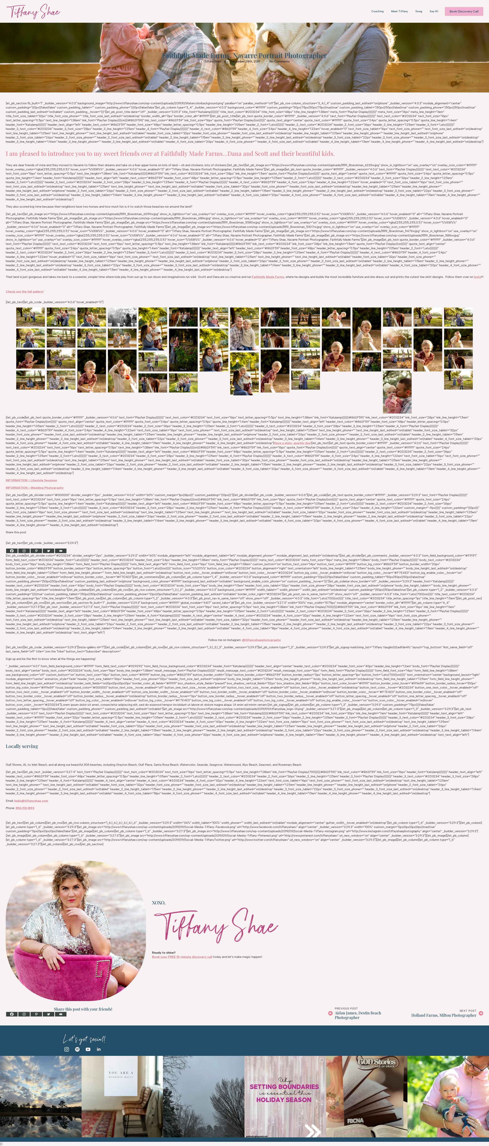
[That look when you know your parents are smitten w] (448, 1096)
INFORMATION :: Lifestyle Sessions (31, 480)
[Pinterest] (36, 551)
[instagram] (66, 1049)
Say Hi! (434, 11)
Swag (418, 11)
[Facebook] (12, 551)
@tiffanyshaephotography (261, 640)
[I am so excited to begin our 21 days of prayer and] (367, 1096)
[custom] (77, 1049)
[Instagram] (24, 551)
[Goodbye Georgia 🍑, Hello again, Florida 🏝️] (41, 1096)
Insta (477, 277)
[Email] (60, 551)
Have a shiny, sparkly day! (292, 443)
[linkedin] (99, 1049)
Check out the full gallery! (25, 291)
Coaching (377, 11)
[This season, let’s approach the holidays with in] (285, 1096)
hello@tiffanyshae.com (31, 801)
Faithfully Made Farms (268, 277)
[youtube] (88, 1049)
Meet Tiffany (399, 11)
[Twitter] (48, 551)
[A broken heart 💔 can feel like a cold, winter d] (203, 1096)
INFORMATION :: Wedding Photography (35, 488)
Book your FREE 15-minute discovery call (182, 957)
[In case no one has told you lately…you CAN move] (122, 1096)
